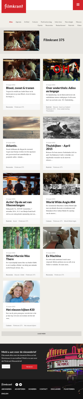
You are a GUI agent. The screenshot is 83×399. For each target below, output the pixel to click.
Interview (58, 22)
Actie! (15, 221)
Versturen (29, 367)
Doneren (32, 389)
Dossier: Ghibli (19, 275)
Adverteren (20, 389)
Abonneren (6, 389)
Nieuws (78, 22)
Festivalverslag (46, 22)
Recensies (49, 25)
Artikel (26, 22)
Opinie (40, 25)
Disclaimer (55, 389)
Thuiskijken (50, 111)
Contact (43, 389)
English (5, 394)
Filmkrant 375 (19, 107)
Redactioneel (60, 25)
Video (79, 25)
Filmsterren (69, 389)
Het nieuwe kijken (30, 325)
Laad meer (41, 333)
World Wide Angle (70, 221)
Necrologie (69, 22)
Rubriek (71, 25)
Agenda (18, 22)
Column (35, 22)
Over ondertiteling (63, 109)
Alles (11, 22)
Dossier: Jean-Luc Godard (61, 107)
